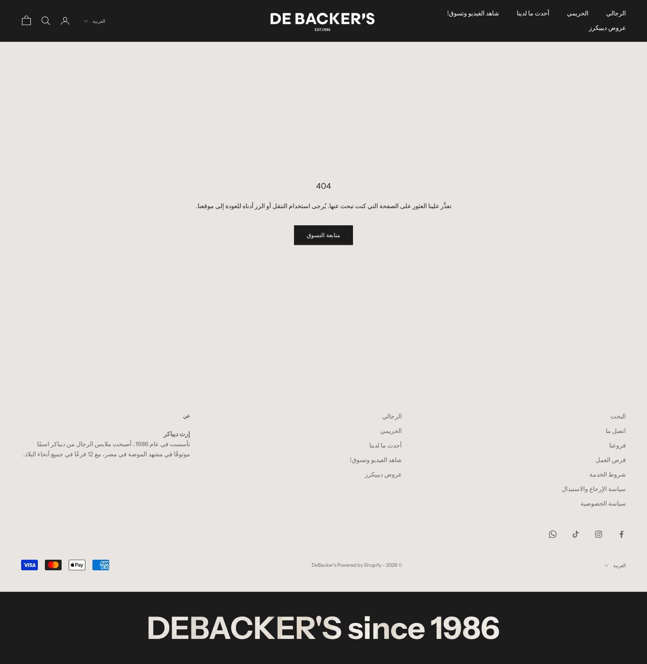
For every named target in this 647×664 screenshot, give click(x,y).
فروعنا (617, 445)
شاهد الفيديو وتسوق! (473, 13)
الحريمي (577, 13)
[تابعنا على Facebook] (621, 534)
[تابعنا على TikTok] (575, 534)
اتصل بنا (616, 431)
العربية (98, 21)
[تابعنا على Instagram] (598, 534)
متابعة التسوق (323, 234)
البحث (618, 416)
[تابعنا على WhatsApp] (552, 534)
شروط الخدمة (607, 474)
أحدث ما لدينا (533, 13)
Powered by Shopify (359, 565)
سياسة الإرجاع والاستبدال (594, 489)
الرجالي (616, 13)
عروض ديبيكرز (607, 28)
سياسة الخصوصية (603, 503)
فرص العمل (611, 460)
